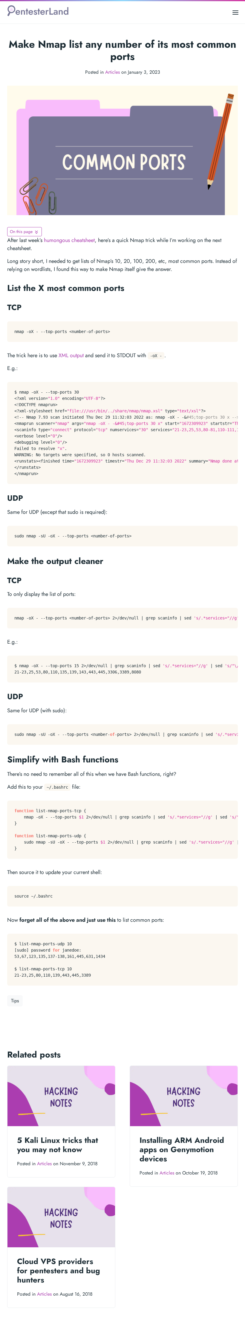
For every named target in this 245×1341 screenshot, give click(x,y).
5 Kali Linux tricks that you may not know (57, 1145)
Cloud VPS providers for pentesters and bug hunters (58, 1270)
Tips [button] (15, 1000)
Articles (112, 72)
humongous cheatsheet (69, 240)
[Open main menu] (235, 12)
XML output (71, 355)
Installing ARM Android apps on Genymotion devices (182, 1149)
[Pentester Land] (37, 12)
